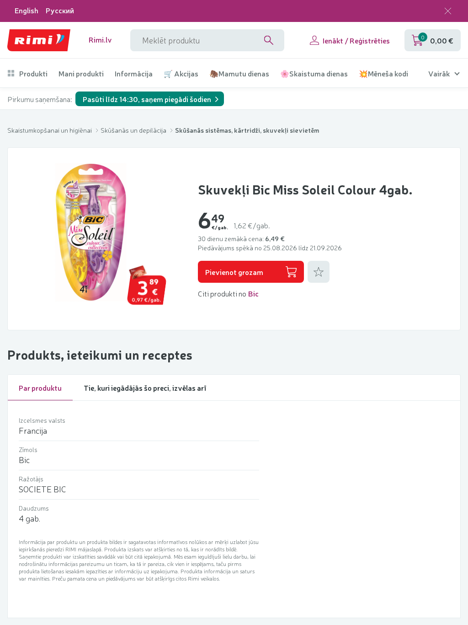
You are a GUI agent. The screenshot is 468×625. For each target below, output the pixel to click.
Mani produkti (81, 73)
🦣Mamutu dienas (239, 73)
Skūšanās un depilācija (134, 130)
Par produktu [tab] (40, 388)
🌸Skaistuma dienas (314, 73)
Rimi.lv (100, 39)
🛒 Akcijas (181, 73)
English (26, 10)
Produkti (33, 73)
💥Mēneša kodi (383, 73)
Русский (60, 10)
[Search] (268, 40)
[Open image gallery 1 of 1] (92, 231)
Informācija (134, 73)
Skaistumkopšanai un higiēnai (50, 130)
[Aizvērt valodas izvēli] (447, 10)
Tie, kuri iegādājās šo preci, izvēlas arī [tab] (145, 388)
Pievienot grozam (234, 272)
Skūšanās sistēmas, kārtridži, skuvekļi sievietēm (247, 130)
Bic (253, 293)
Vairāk (439, 73)
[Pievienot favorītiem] (319, 272)
